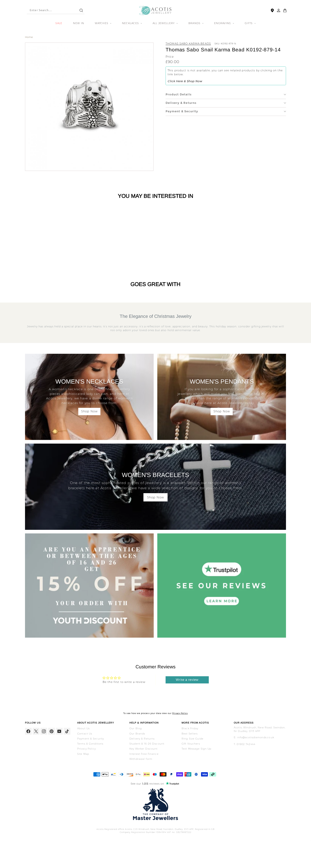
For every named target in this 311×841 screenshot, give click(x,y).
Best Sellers (190, 733)
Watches (102, 23)
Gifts (249, 23)
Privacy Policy (180, 713)
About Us (83, 728)
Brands (194, 23)
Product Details (178, 94)
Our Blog (135, 728)
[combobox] (50, 10)
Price (170, 56)
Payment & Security (182, 111)
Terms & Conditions (90, 743)
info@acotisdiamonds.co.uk (255, 737)
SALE (58, 23)
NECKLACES (131, 23)
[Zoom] (89, 107)
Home (29, 37)
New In (78, 23)
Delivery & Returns (181, 103)
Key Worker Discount (143, 748)
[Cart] (285, 10)
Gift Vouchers (191, 743)
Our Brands (137, 733)
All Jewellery (164, 23)
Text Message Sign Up (196, 748)
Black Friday (190, 728)
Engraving (223, 23)
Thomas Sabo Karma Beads (188, 43)
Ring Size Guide (192, 738)
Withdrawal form (140, 758)
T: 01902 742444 (244, 744)
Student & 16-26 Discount (146, 743)
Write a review (187, 679)
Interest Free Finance (144, 753)
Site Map (83, 753)
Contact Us (84, 733)
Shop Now (89, 411)
